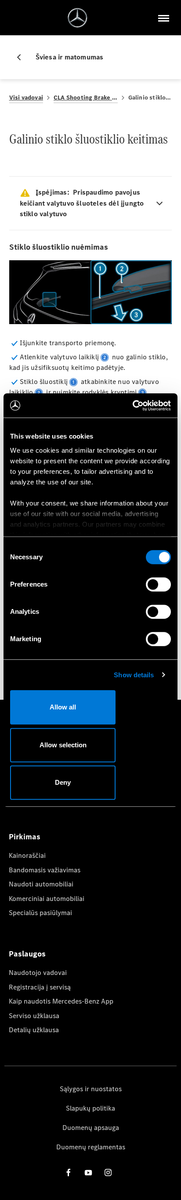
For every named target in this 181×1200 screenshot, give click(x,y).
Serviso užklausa (34, 1015)
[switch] (158, 584)
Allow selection (63, 745)
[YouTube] (88, 1172)
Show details (134, 675)
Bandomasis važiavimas (44, 870)
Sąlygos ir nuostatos (91, 1088)
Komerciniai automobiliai (46, 898)
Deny (63, 782)
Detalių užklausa (34, 1029)
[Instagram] (108, 1172)
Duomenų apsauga (90, 1127)
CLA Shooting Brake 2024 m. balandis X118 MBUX (86, 97)
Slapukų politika (90, 1108)
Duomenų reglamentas (90, 1147)
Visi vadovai (26, 97)
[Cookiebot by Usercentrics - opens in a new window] (132, 405)
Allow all (63, 707)
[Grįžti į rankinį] (22, 57)
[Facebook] (68, 1172)
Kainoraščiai (27, 855)
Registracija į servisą (40, 987)
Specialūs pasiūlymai (40, 912)
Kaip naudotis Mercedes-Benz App (61, 1001)
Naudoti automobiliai (41, 884)
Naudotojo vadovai (38, 972)
